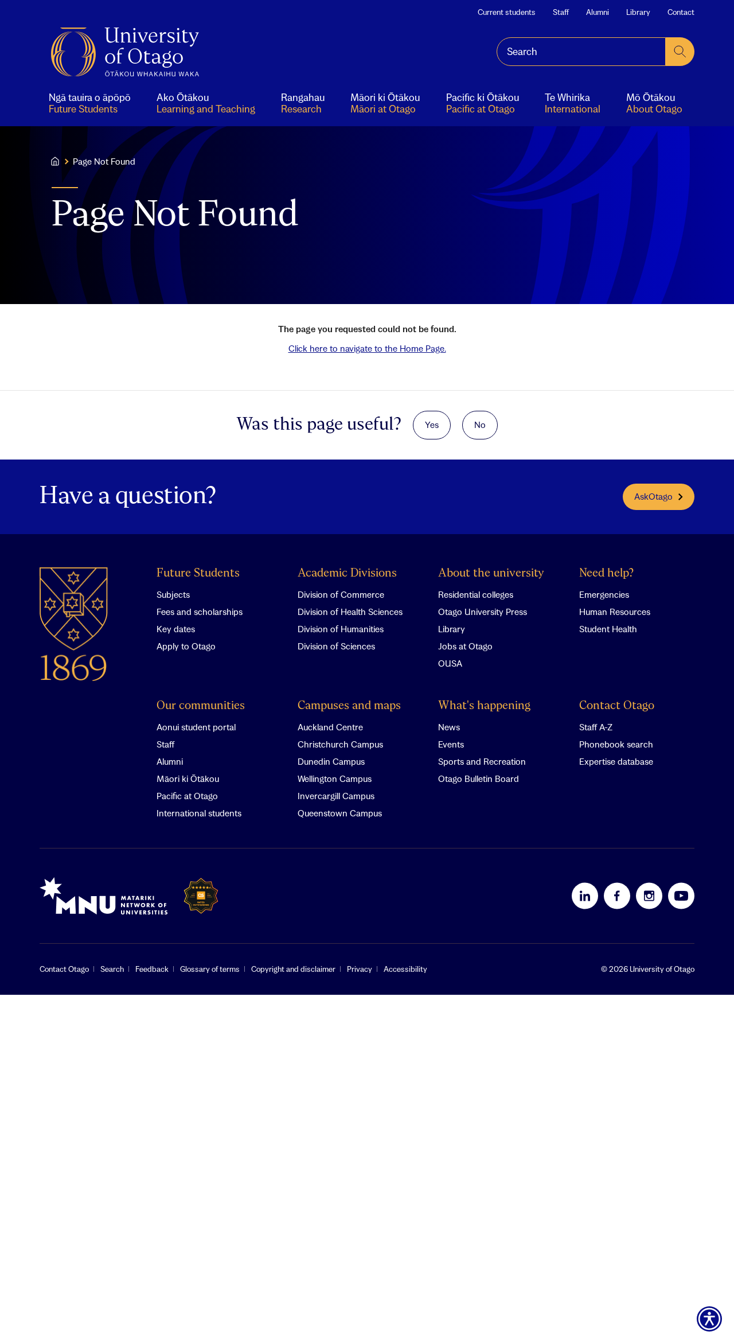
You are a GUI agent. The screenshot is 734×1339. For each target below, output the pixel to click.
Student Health (608, 628)
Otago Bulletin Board (478, 778)
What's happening (484, 706)
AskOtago (653, 496)
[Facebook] (617, 895)
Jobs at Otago (465, 646)
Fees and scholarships (200, 611)
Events (451, 744)
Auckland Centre (330, 726)
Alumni (597, 12)
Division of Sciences (336, 646)
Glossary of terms (210, 969)
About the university (491, 573)
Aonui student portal (196, 726)
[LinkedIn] (585, 895)
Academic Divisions (347, 573)
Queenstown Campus (340, 813)
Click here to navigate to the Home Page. (367, 348)
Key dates (176, 628)
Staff (561, 12)
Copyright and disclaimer (293, 969)
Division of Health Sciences (350, 611)
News (449, 726)
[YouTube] (681, 895)
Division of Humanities (341, 628)
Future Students (198, 573)
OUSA (450, 663)
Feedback (152, 969)
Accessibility (405, 969)
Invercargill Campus (336, 795)
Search (112, 969)
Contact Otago (616, 706)
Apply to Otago (186, 646)
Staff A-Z (595, 726)
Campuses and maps (349, 706)
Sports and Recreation (482, 761)
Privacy (359, 969)
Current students (507, 12)
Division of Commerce (341, 594)
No (480, 424)
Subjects (173, 594)
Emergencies (604, 594)
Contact (680, 12)
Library (638, 12)
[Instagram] (649, 895)
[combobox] (581, 51)
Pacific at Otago (187, 795)
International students (199, 813)
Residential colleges (475, 594)
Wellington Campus (335, 778)
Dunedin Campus (331, 761)
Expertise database (616, 761)
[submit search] (680, 51)
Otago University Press (482, 611)
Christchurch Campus (340, 744)
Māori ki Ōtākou (188, 778)
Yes (432, 424)
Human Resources (614, 611)
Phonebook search (616, 744)
